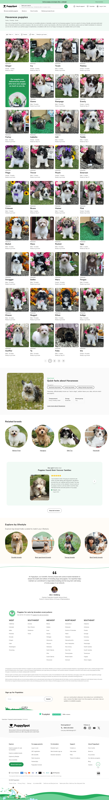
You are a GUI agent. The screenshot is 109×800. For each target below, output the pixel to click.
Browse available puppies (11, 11)
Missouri (48, 643)
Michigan (48, 637)
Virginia (86, 657)
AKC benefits (35, 754)
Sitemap (29, 783)
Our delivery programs (94, 758)
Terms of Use (12, 783)
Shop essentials (13, 760)
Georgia (86, 634)
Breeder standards (56, 754)
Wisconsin (49, 660)
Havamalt (96, 451)
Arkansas (86, 627)
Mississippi (87, 643)
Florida (86, 630)
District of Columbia (70, 630)
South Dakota (50, 657)
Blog (89, 761)
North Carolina (88, 647)
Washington (12, 647)
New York (68, 650)
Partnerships (35, 761)
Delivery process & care (47, 11)
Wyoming (11, 650)
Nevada (11, 637)
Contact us (73, 748)
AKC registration (36, 751)
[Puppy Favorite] (27, 40)
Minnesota (49, 640)
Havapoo (43, 451)
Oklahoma (30, 630)
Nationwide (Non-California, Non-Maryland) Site (72, 783)
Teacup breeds (70, 557)
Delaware (68, 627)
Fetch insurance (36, 758)
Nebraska (49, 647)
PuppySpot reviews (37, 764)
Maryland (67, 637)
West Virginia (87, 660)
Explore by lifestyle (14, 756)
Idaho (10, 630)
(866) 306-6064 (68, 728)
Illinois (48, 624)
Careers (90, 764)
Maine (66, 634)
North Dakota (50, 650)
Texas (29, 634)
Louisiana (86, 640)
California (11, 624)
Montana (11, 634)
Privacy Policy (21, 783)
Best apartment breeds (43, 557)
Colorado (11, 627)
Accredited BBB (37, 783)
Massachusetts (69, 640)
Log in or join (35, 748)
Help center (73, 751)
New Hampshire (69, 643)
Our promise (91, 754)
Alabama (86, 624)
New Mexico (31, 627)
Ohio (47, 653)
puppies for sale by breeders (41, 615)
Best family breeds (96, 557)
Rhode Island (68, 657)
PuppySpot (4, 719)
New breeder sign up (56, 751)
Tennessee (87, 653)
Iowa (47, 630)
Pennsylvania (68, 653)
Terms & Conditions (75, 758)
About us (24, 11)
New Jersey (68, 647)
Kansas (48, 634)
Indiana (48, 627)
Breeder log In (54, 748)
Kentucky (86, 637)
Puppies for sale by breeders (15, 719)
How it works (34, 11)
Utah (10, 643)
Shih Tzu (69, 451)
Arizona (30, 624)
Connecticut (68, 624)
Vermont (67, 660)
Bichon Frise (16, 451)
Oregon (11, 640)
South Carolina (88, 650)
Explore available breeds (15, 753)
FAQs (71, 754)
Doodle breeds (16, 557)
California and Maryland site (50, 783)
